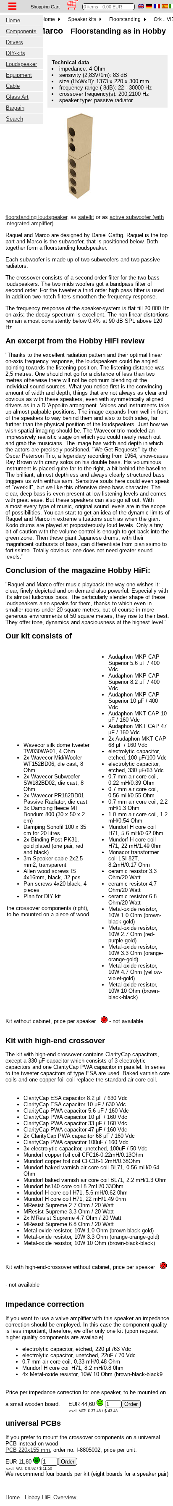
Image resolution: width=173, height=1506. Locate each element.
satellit (86, 217)
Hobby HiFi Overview (51, 1497)
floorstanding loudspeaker (36, 217)
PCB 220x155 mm (27, 1450)
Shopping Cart (45, 6)
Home (48, 19)
